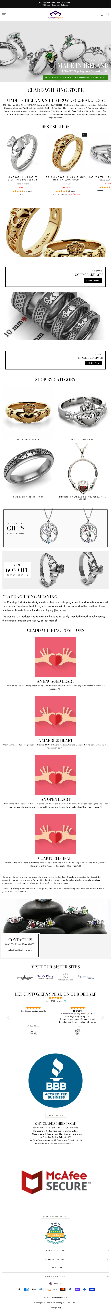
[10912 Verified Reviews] (55, 1244)
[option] (55, 4)
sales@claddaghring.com (20, 950)
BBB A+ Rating (56, 1115)
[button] (18, 191)
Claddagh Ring (55, 1307)
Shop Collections (55, 1251)
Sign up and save (55, 1276)
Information (55, 1268)
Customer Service (55, 1259)
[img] (55, 997)
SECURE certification (55, 1216)
